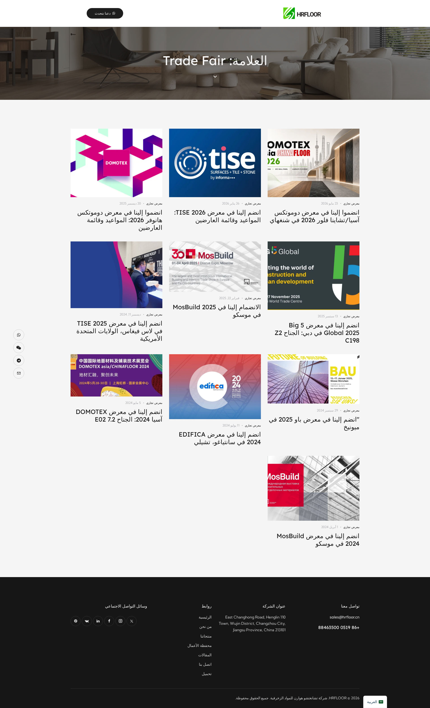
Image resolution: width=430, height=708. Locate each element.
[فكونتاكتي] (87, 621)
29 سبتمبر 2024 (327, 410)
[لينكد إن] (98, 621)
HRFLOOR (338, 698)
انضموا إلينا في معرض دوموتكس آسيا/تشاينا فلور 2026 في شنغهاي (314, 216)
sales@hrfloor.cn (344, 617)
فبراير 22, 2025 (229, 298)
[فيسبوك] (109, 621)
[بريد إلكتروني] (18, 373)
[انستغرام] (120, 621)
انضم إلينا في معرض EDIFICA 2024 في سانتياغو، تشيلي (220, 438)
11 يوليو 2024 (230, 425)
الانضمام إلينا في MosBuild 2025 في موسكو (217, 310)
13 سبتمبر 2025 (328, 316)
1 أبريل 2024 (329, 527)
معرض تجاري (351, 203)
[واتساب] (18, 334)
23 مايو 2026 (329, 203)
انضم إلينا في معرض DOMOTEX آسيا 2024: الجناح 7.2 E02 (119, 415)
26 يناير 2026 (230, 203)
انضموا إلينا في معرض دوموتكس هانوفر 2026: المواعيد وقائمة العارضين (119, 220)
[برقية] (18, 360)
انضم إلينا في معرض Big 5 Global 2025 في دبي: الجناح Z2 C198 (317, 332)
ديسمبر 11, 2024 (130, 314)
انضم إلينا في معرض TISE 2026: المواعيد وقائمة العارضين (217, 216)
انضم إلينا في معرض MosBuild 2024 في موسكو (318, 539)
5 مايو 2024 (133, 403)
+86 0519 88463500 (338, 627)
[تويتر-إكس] (132, 621)
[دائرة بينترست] (76, 621)
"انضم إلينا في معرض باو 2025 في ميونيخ (314, 423)
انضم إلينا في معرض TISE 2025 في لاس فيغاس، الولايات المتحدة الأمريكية (119, 331)
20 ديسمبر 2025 (130, 203)
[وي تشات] (18, 347)
